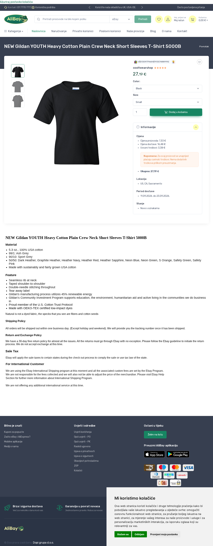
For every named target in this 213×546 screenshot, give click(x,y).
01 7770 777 (23, 7)
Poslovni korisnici (110, 31)
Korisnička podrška (45, 7)
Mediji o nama (11, 446)
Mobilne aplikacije (13, 441)
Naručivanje (59, 31)
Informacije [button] (148, 127)
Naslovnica (38, 31)
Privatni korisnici (83, 31)
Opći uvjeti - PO (82, 436)
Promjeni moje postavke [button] (164, 534)
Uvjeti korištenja (83, 432)
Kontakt (182, 31)
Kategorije (14, 31)
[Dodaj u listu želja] (199, 62)
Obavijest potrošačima (86, 461)
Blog (153, 31)
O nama (166, 31)
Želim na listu (155, 434)
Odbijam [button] (139, 534)
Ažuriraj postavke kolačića (16, 1)
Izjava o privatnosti (84, 451)
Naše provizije (135, 31)
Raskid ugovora (82, 446)
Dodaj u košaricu (178, 112)
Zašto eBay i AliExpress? (17, 436)
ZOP (76, 465)
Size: (135, 95)
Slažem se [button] (123, 534)
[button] (154, 454)
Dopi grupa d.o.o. (43, 542)
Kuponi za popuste (14, 432)
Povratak (204, 46)
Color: (136, 81)
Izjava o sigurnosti (83, 456)
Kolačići (78, 470)
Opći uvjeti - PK (82, 441)
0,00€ (203, 19)
